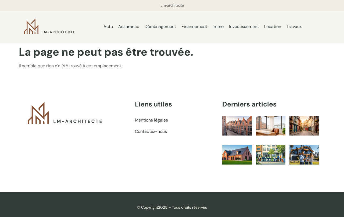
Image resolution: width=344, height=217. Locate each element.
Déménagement (160, 26)
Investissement (244, 26)
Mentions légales (151, 120)
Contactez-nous (151, 131)
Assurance (128, 26)
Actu (108, 26)
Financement (194, 26)
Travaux (294, 26)
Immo (218, 26)
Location (272, 26)
